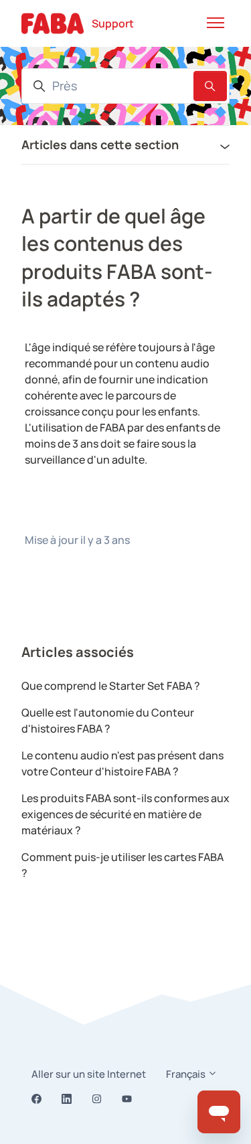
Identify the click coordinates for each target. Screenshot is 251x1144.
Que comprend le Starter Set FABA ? (110, 685)
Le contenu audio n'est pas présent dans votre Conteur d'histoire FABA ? (122, 763)
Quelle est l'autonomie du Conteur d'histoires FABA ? (107, 720)
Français (186, 1074)
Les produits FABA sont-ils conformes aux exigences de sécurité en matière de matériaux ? (125, 814)
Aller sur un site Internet (88, 1074)
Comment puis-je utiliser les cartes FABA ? (122, 865)
